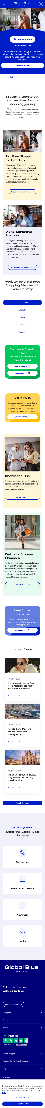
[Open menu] (4, 4)
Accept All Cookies (22, 1104)
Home (10, 76)
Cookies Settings (22, 1097)
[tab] (22, 302)
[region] (22, 1093)
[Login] (41, 4)
